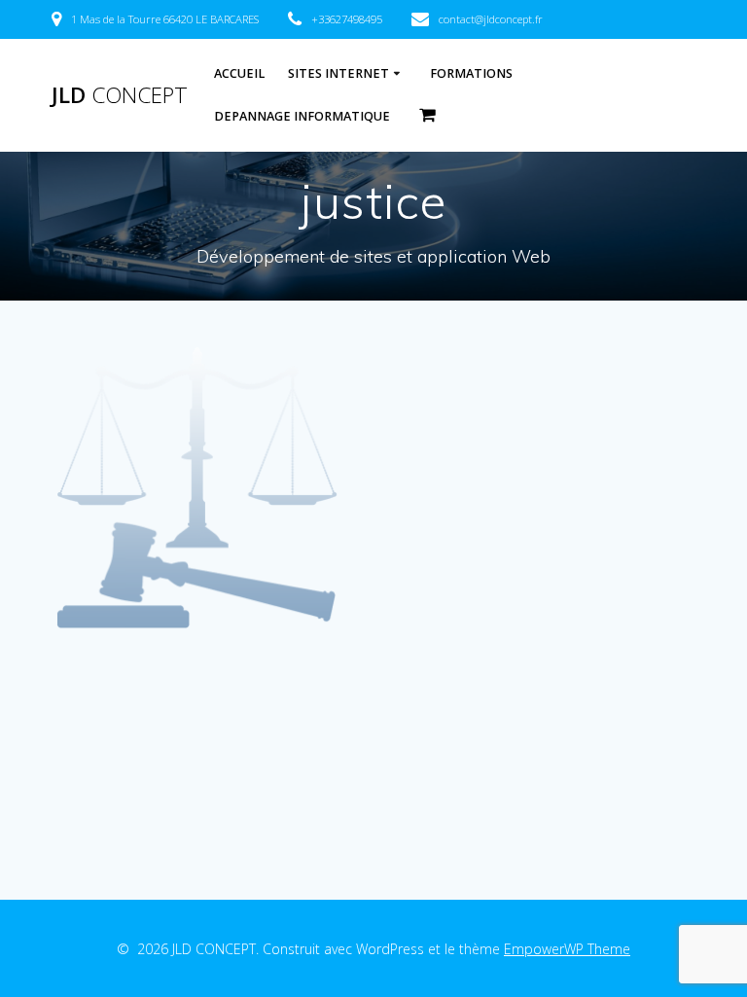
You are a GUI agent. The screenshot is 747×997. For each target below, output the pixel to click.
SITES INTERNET (338, 73)
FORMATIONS (471, 73)
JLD (120, 95)
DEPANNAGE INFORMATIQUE (302, 116)
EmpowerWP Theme (567, 949)
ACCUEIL (239, 73)
